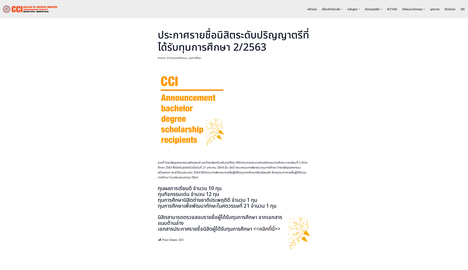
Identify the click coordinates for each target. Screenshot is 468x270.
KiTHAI (392, 9)
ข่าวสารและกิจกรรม (177, 58)
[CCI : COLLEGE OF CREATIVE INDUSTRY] (30, 9)
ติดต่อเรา (450, 9)
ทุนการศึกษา (195, 58)
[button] (341, 9)
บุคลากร (434, 9)
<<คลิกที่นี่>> (266, 229)
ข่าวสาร (161, 58)
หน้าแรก (312, 9)
